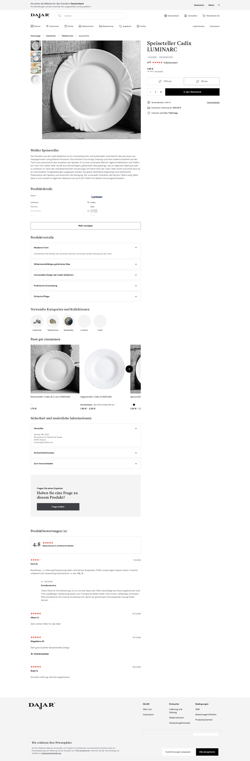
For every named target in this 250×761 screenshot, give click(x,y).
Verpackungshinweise (179, 723)
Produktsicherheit (203, 719)
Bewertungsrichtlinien (205, 714)
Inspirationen (198, 26)
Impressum (215, 26)
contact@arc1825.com (43, 442)
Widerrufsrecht (176, 717)
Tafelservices (67, 36)
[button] (86, 247)
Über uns (147, 709)
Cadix (93, 202)
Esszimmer (51, 36)
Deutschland (173, 16)
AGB (197, 709)
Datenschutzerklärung (51, 753)
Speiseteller (84, 36)
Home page (35, 36)
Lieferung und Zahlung (175, 711)
